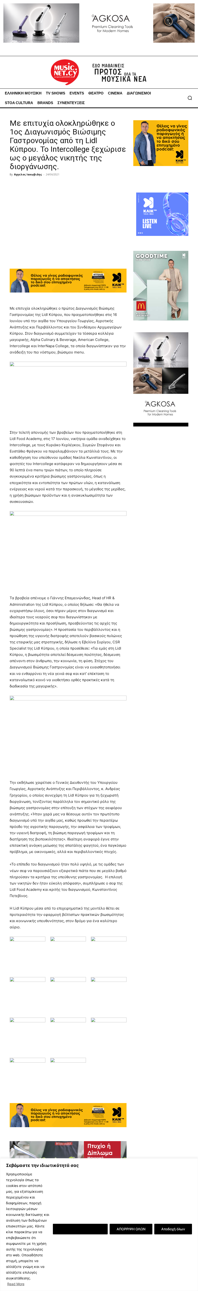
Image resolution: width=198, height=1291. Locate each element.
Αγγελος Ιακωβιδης (28, 174)
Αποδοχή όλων (173, 1229)
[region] (99, 1224)
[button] (190, 98)
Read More (15, 1284)
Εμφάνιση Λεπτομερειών (80, 1229)
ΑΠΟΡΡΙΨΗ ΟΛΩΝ (131, 1229)
